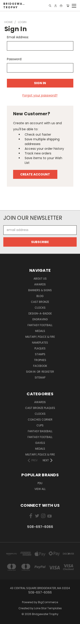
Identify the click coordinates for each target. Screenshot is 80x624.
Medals (40, 331)
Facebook (40, 366)
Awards (40, 284)
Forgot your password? (40, 95)
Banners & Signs (40, 290)
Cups (40, 425)
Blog (40, 296)
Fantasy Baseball (40, 431)
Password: (14, 59)
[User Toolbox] (56, 5)
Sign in (31, 372)
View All (40, 489)
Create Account (35, 174)
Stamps (40, 354)
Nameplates (40, 342)
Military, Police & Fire (40, 337)
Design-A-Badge (40, 313)
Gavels (40, 443)
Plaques (40, 348)
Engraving (40, 319)
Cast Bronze (40, 302)
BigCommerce (48, 602)
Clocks (40, 308)
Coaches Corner (40, 419)
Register (48, 372)
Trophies (40, 360)
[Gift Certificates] (61, 5)
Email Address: (18, 37)
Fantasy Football (40, 325)
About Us (40, 278)
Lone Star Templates (48, 608)
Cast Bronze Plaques (40, 408)
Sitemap (40, 377)
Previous (6, 619)
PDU (40, 483)
